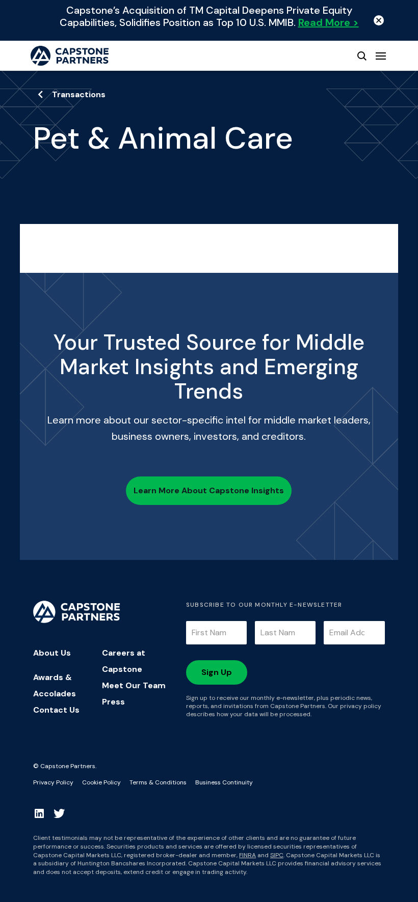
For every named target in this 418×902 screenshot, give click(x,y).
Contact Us (56, 709)
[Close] (379, 20)
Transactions (79, 94)
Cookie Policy (101, 782)
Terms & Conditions (158, 782)
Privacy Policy (53, 782)
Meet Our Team (134, 685)
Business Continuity (224, 782)
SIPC (276, 855)
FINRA (247, 855)
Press (113, 701)
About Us (52, 652)
